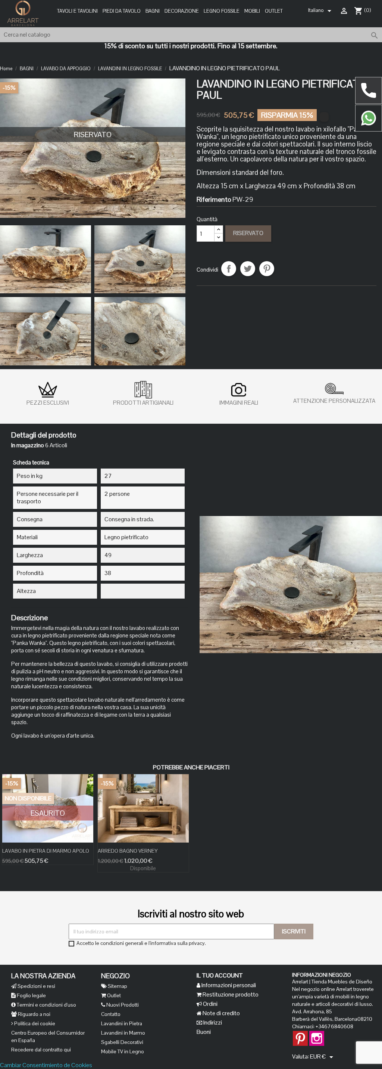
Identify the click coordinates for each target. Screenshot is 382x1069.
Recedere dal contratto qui (41, 1049)
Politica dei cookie (34, 1023)
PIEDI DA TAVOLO (122, 11)
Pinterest (266, 268)
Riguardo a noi (33, 1014)
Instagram (316, 1034)
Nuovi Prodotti (122, 1004)
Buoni (204, 1032)
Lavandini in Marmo (123, 1032)
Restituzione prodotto (230, 994)
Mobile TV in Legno (122, 1051)
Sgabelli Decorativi (122, 1042)
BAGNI (152, 11)
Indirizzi (212, 1022)
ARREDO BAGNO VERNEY (127, 850)
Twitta (247, 268)
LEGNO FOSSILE (221, 11)
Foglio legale (31, 995)
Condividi (228, 268)
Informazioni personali (228, 985)
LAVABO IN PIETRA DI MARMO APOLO (45, 850)
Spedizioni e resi (35, 986)
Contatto (110, 1014)
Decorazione (182, 11)
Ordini (209, 1004)
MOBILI (252, 11)
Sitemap (117, 986)
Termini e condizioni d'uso (46, 1004)
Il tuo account (220, 975)
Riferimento (214, 199)
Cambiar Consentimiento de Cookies (46, 1065)
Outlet (274, 11)
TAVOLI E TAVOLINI (77, 11)
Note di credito (220, 1013)
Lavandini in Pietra (121, 1023)
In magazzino (27, 445)
